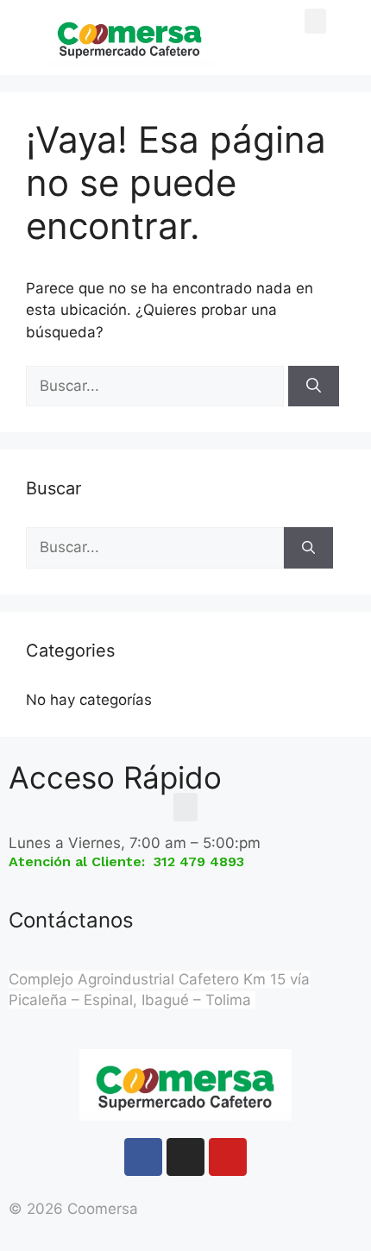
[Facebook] (143, 1157)
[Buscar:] (157, 385)
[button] (315, 21)
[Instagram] (185, 1157)
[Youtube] (228, 1157)
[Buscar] (313, 386)
